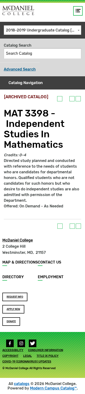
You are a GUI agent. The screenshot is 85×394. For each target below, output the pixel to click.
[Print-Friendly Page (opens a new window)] (72, 98)
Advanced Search (20, 69)
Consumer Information (45, 350)
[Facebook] (10, 343)
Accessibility (12, 350)
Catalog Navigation (25, 83)
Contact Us (49, 262)
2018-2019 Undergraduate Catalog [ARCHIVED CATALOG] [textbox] (43, 30)
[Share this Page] (65, 98)
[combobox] (42, 30)
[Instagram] (21, 343)
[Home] (18, 10)
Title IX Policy (48, 356)
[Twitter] (32, 343)
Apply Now (13, 309)
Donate (11, 321)
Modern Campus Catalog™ (53, 388)
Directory (13, 277)
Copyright (10, 356)
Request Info (15, 297)
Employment (51, 277)
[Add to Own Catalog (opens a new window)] (59, 98)
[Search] (76, 53)
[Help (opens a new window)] (78, 98)
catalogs (22, 383)
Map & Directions (20, 262)
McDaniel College (17, 240)
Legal (27, 356)
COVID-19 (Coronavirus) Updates (26, 361)
